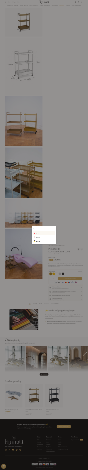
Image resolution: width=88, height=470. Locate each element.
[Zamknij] (53, 228)
